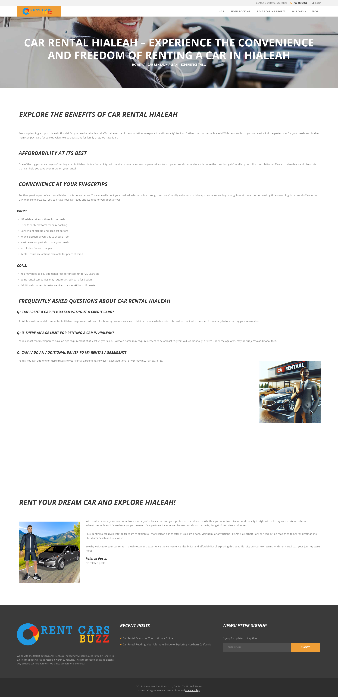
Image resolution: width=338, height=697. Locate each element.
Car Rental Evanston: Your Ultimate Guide (148, 638)
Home (136, 65)
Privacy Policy (192, 690)
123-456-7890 (300, 2)
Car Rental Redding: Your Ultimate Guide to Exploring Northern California (167, 644)
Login (318, 2)
